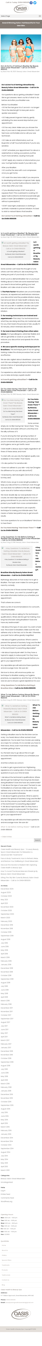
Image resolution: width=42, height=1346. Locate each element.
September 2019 (7, 935)
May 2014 (4, 1159)
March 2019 (5, 957)
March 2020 (5, 917)
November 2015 (7, 1098)
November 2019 (7, 928)
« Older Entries (6, 837)
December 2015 (7, 1094)
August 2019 (5, 939)
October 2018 (6, 975)
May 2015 (4, 1120)
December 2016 (7, 1051)
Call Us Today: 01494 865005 (17, 2)
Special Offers (6, 1260)
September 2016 (7, 1062)
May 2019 (4, 950)
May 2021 (4, 899)
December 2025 (7, 889)
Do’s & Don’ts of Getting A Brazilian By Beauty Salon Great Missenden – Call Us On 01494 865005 (19, 67)
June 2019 (5, 946)
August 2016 (5, 1065)
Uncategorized (7, 1182)
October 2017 (6, 1015)
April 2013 (4, 1166)
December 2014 (7, 1138)
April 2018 (4, 997)
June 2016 (5, 1073)
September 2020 (7, 914)
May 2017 (4, 1033)
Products (5, 1270)
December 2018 (7, 968)
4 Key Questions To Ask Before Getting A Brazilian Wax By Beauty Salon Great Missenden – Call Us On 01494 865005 (20, 538)
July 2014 (4, 1156)
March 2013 (5, 1170)
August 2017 (5, 1022)
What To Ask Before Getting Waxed (15, 827)
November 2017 (7, 1011)
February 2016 (6, 1087)
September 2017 (7, 1018)
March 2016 (5, 1083)
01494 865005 (10, 1300)
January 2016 (6, 1091)
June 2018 (5, 990)
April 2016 (4, 1080)
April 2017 (4, 1037)
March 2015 (5, 1127)
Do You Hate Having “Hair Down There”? (18, 527)
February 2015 (6, 1130)
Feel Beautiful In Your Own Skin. (21, 24)
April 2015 (4, 1123)
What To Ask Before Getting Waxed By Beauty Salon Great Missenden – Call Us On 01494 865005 (20, 696)
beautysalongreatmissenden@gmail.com (19, 1302)
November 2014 (7, 1141)
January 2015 (6, 1134)
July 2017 (4, 1026)
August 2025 (6, 892)
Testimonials (6, 1275)
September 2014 (7, 1148)
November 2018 (7, 972)
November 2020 (7, 907)
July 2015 (4, 1112)
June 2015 (5, 1116)
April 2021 (4, 903)
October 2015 (6, 1101)
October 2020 (6, 910)
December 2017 (7, 1008)
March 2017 (5, 1040)
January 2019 (6, 964)
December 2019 (7, 925)
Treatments (5, 1265)
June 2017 (4, 1029)
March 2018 (5, 1000)
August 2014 (5, 1152)
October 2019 (6, 932)
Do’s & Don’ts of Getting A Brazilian (17, 216)
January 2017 (6, 1047)
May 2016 (4, 1076)
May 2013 (4, 1163)
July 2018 (4, 986)
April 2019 (4, 954)
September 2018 (7, 979)
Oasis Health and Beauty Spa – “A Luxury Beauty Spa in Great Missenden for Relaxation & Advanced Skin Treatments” (20, 852)
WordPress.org (6, 1201)
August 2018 (5, 982)
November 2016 (7, 1055)
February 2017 (6, 1044)
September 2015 (7, 1105)
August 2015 (5, 1109)
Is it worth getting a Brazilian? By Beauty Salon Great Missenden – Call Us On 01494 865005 (20, 234)
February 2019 (6, 961)
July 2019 (4, 943)
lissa (4, 71)
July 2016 (4, 1069)
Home (4, 1245)
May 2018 (4, 993)
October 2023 (6, 896)
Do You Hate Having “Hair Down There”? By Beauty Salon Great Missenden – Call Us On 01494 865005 (19, 390)
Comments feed (7, 1198)
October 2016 (6, 1058)
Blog (3, 1285)
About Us (5, 1250)
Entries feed (5, 1194)
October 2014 (6, 1145)
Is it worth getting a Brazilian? (14, 379)
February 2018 (6, 1004)
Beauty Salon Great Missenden (28, 71)
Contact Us (5, 1280)
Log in (3, 1190)
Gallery (4, 1255)
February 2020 (6, 921)
